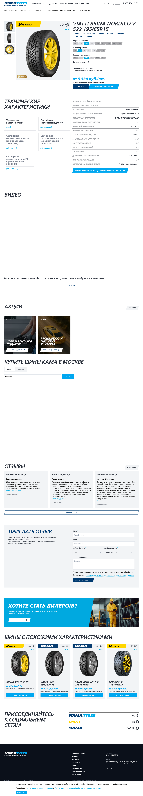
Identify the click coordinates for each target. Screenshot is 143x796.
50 (94, 51)
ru (109, 4)
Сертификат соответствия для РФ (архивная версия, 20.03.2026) (17, 142)
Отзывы (110, 33)
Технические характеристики (84, 33)
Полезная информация (80, 771)
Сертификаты (78, 37)
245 (114, 43)
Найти (68, 376)
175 (75, 43)
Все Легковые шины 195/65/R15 (111, 170)
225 (103, 43)
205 (92, 43)
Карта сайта (76, 774)
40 (103, 51)
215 (97, 43)
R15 (86, 58)
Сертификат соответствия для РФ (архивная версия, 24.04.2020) (17, 162)
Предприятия (77, 768)
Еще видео (71, 285)
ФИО (75, 531)
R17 (97, 58)
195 (86, 43)
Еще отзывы (131, 467)
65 (80, 51)
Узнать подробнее (13, 490)
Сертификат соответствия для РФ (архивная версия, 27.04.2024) (51, 142)
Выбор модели (111, 548)
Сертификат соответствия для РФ (51, 123)
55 (89, 51)
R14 (81, 58)
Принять (20, 792)
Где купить (53, 4)
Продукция (76, 765)
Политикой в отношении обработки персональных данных (110, 576)
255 (120, 43)
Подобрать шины (39, 4)
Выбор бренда (79, 548)
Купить (81, 86)
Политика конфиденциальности (84, 781)
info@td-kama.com (112, 769)
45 (98, 51)
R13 (75, 58)
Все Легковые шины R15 (83, 170)
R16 (92, 58)
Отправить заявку (18, 620)
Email (75, 540)
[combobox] (88, 552)
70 (75, 51)
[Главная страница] (15, 4)
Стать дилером (66, 4)
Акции (89, 37)
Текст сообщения (80, 557)
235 (108, 43)
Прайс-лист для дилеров (104, 86)
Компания (79, 4)
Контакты (75, 759)
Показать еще (71, 512)
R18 (103, 58)
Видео (101, 33)
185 (81, 43)
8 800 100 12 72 (131, 3)
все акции (132, 308)
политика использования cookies (39, 788)
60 (84, 51)
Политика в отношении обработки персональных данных (78, 788)
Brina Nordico (16, 474)
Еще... (88, 4)
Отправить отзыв (81, 580)
